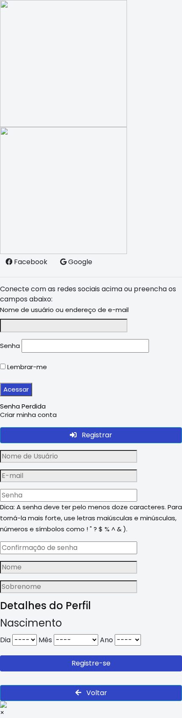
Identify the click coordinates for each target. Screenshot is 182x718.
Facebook (29, 262)
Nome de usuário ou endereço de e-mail (64, 309)
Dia (5, 640)
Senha (10, 345)
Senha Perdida (23, 406)
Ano (106, 640)
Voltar (96, 693)
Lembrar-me (26, 366)
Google (79, 262)
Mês (45, 640)
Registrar (96, 435)
